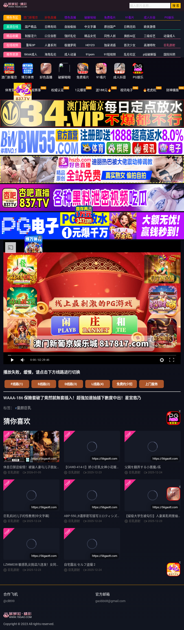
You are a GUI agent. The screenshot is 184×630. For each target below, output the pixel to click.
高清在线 (12, 26)
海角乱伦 (50, 54)
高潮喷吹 (150, 45)
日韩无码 (130, 26)
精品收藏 (12, 36)
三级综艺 (150, 36)
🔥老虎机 (149, 90)
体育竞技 (11, 90)
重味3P (30, 45)
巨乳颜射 (169, 45)
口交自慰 (50, 36)
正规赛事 (34, 90)
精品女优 (90, 36)
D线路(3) (71, 384)
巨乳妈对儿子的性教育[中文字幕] (26, 516)
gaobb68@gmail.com (110, 601)
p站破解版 (149, 54)
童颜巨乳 (24, 408)
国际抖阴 (169, 54)
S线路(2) (44, 384)
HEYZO (90, 45)
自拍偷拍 (70, 26)
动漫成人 (169, 36)
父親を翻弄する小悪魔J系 (143, 467)
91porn (90, 54)
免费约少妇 (124, 384)
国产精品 (31, 26)
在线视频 (12, 45)
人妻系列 (50, 45)
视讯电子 (126, 90)
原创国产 (110, 26)
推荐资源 (12, 54)
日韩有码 (50, 26)
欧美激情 (150, 26)
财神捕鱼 (172, 90)
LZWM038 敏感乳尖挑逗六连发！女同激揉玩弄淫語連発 (42, 564)
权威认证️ (57, 90)
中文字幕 (90, 26)
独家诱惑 (110, 45)
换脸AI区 (130, 36)
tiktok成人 (30, 54)
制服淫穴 (31, 36)
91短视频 (110, 54)
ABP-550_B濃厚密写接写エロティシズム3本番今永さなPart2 (106, 516)
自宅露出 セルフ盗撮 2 (79, 564)
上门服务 (151, 384)
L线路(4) (98, 384)
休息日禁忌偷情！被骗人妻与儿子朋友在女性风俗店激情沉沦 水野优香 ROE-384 (58, 467)
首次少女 (130, 45)
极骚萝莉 (70, 45)
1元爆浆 (80, 90)
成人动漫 (70, 54)
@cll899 (9, 601)
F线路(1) (17, 384)
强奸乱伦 (70, 36)
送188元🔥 (103, 90)
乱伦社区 (130, 54)
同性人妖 (110, 36)
